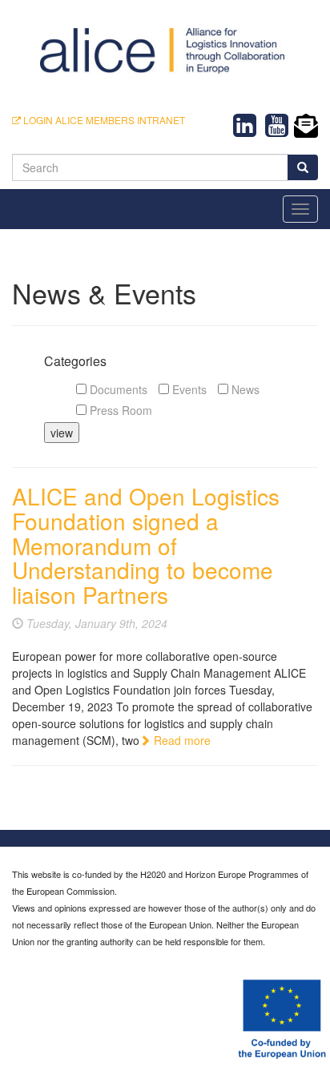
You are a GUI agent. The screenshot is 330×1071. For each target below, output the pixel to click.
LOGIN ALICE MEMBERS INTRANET (103, 120)
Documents (117, 389)
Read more (181, 740)
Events (188, 389)
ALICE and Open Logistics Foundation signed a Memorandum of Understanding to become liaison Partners (146, 545)
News (244, 389)
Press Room (119, 410)
